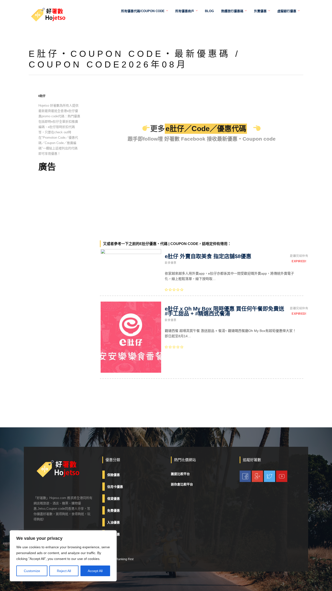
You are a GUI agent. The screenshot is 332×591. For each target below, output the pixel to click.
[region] (63, 555)
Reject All (64, 571)
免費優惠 (113, 510)
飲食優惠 (170, 262)
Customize (32, 571)
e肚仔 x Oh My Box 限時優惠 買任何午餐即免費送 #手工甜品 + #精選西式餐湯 (224, 311)
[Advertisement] (59, 252)
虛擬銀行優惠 (286, 11)
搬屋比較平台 (180, 474)
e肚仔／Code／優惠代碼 (206, 129)
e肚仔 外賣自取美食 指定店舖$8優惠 (208, 256)
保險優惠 (113, 475)
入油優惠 (113, 522)
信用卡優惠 (115, 487)
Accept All (95, 571)
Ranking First (124, 559)
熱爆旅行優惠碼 (232, 11)
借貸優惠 (113, 498)
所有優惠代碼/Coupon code (143, 11)
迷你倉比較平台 (182, 484)
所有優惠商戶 (184, 11)
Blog (209, 11)
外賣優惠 (260, 11)
